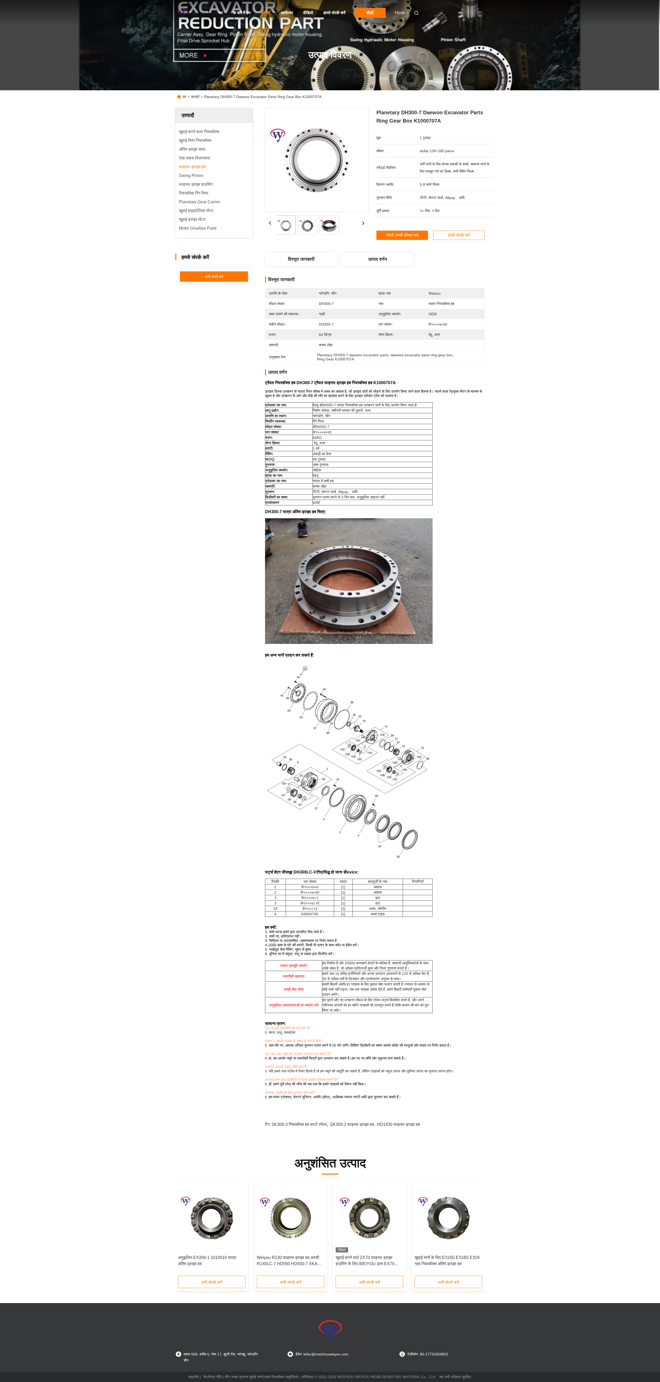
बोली (370, 13)
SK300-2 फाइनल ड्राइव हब (352, 1124)
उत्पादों (265, 13)
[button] (184, 1230)
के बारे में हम (241, 13)
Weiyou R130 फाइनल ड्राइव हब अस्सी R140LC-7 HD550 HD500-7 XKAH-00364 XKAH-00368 (289, 1261)
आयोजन (287, 13)
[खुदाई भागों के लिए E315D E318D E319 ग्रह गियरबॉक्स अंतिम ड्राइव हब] (448, 1217)
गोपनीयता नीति (212, 1377)
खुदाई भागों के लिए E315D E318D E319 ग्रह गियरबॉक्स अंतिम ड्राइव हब (447, 1260)
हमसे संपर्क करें (334, 13)
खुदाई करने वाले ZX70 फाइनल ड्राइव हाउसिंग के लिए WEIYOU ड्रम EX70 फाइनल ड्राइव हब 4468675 (365, 1261)
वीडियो (308, 13)
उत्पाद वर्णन (377, 259)
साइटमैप (193, 1377)
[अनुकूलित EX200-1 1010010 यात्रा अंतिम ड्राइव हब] (211, 1217)
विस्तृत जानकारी (301, 259)
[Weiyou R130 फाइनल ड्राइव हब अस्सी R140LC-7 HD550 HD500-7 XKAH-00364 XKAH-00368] (290, 1217)
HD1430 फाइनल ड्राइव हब (398, 1124)
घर (221, 13)
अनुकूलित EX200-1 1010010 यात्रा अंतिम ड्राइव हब (207, 1260)
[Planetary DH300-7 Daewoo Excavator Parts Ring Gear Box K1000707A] (316, 160)
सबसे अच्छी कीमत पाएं (402, 235)
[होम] (182, 13)
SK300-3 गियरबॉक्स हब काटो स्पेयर (299, 1124)
